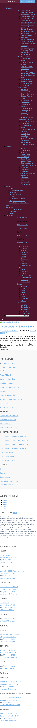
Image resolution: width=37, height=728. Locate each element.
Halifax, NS (25, 311)
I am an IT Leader (6, 484)
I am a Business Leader (9, 481)
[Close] (2, 319)
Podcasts (12, 211)
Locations (12, 192)
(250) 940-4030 (9, 618)
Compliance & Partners (17, 199)
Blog (7, 205)
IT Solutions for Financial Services (13, 436)
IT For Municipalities (7, 460)
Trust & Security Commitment (19, 203)
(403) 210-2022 (9, 639)
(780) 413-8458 (9, 655)
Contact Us (9, 215)
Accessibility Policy (7, 407)
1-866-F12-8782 (11, 1)
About (8, 186)
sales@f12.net (22, 243)
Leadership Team (15, 194)
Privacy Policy (5, 403)
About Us (12, 188)
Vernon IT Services (7, 610)
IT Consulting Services (8, 428)
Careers (12, 196)
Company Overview (16, 190)
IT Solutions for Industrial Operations (14, 444)
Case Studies (5, 477)
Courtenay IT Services (8, 578)
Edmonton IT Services (8, 657)
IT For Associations (7, 456)
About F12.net (5, 375)
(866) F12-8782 (9, 363)
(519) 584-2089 (9, 718)
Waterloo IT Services (8, 721)
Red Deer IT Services (8, 668)
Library (11, 213)
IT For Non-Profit (6, 452)
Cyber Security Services (9, 416)
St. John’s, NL (25, 313)
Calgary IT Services (7, 641)
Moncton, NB (25, 309)
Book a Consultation (7, 367)
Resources (9, 207)
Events (2, 473)
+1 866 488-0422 (9, 687)
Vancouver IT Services (8, 594)
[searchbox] (14, 316)
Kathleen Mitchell (10, 331)
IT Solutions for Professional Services (14, 448)
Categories (3, 347)
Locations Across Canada (9, 387)
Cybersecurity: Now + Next (17, 326)
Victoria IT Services (7, 621)
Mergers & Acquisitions (17, 201)
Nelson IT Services (7, 562)
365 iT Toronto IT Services (10, 705)
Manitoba (24, 305)
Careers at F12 (5, 391)
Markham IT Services (8, 689)
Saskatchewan (26, 307)
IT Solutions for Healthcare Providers (14, 440)
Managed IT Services (8, 420)
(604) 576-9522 (9, 592)
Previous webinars (15, 209)
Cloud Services (5, 424)
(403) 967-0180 (9, 666)
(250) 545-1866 (9, 607)
